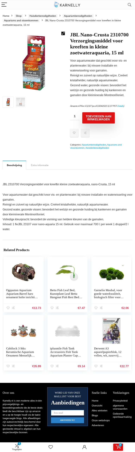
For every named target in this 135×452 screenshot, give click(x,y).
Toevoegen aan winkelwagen (98, 118)
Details (120, 106)
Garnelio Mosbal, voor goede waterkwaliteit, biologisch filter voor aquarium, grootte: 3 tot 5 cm (110, 297)
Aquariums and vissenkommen (21, 20)
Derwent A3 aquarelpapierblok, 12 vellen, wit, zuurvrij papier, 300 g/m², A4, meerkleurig (107, 355)
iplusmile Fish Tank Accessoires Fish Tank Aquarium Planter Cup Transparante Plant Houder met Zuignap (64, 355)
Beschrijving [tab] (14, 165)
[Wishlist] (51, 447)
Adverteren (98, 425)
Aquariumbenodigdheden (78, 15)
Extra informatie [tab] (40, 165)
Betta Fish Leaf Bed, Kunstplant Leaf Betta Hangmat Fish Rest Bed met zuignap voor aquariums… (64, 297)
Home (6, 15)
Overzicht (97, 405)
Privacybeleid (120, 400)
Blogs (95, 415)
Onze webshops (101, 420)
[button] (63, 33)
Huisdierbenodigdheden (43, 15)
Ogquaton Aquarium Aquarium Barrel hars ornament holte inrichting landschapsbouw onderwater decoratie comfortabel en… (22, 299)
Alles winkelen (99, 410)
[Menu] (4, 5)
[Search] (129, 5)
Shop (19, 15)
